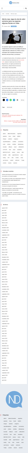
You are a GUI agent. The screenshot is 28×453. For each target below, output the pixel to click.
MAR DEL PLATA (6, 152)
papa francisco (15, 154)
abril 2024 (4, 276)
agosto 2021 (4, 355)
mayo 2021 (4, 363)
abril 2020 (4, 380)
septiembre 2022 (5, 323)
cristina (8, 144)
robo (13, 157)
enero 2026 (4, 225)
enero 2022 (4, 343)
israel (15, 146)
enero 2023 (4, 313)
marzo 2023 (4, 308)
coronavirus (20, 141)
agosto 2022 (4, 326)
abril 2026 (4, 217)
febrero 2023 (5, 311)
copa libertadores (6, 141)
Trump (22, 160)
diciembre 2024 (5, 257)
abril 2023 (4, 306)
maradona (19, 149)
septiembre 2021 (5, 353)
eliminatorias (20, 144)
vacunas (15, 162)
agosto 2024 (4, 267)
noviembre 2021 (5, 348)
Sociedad (7, 13)
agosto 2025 (4, 237)
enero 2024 (4, 284)
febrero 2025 (5, 252)
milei (23, 152)
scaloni (11, 160)
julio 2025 (4, 240)
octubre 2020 (5, 370)
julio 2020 (4, 377)
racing (4, 157)
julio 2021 (4, 358)
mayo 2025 (4, 244)
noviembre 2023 (5, 289)
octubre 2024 (5, 262)
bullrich (18, 136)
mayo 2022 (4, 333)
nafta (9, 154)
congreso (16, 138)
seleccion (17, 160)
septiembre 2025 (5, 235)
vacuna (9, 162)
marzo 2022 (4, 338)
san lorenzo (5, 160)
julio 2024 (4, 269)
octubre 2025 (5, 232)
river (9, 157)
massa (13, 152)
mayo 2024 (4, 274)
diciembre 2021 (5, 345)
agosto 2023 (4, 296)
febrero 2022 (5, 340)
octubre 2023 (5, 291)
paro (22, 154)
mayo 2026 (4, 215)
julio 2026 (4, 210)
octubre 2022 (5, 321)
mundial (4, 154)
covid (4, 144)
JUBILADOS (21, 146)
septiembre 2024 (5, 264)
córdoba (14, 144)
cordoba (14, 141)
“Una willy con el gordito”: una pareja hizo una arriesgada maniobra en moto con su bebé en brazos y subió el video (14, 194)
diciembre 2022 (5, 316)
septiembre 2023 (5, 294)
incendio (5, 146)
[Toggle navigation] (2, 8)
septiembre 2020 (5, 372)
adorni (4, 133)
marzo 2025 (4, 249)
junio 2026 (4, 212)
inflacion (10, 146)
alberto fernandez (11, 133)
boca (10, 136)
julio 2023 (4, 299)
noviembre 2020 (5, 367)
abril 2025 (4, 247)
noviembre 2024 (5, 259)
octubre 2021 (5, 350)
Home (3, 13)
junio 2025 (4, 242)
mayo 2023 (4, 303)
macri (14, 149)
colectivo (10, 138)
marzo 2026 (4, 220)
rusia (22, 157)
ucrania (4, 162)
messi (18, 152)
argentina (19, 133)
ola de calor (9, 107)
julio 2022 (4, 328)
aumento (5, 136)
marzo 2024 (4, 279)
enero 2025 (4, 254)
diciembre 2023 (5, 286)
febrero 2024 (5, 281)
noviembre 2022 (5, 318)
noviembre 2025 (5, 230)
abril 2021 (4, 365)
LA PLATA (5, 149)
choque (4, 138)
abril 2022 (4, 335)
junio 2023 (4, 301)
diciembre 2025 (5, 227)
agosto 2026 (4, 208)
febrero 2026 (5, 222)
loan (10, 149)
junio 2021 (4, 360)
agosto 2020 (4, 375)
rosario (17, 157)
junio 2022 (4, 331)
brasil (14, 136)
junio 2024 (4, 271)
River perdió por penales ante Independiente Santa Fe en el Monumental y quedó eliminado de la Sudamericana (13, 180)
